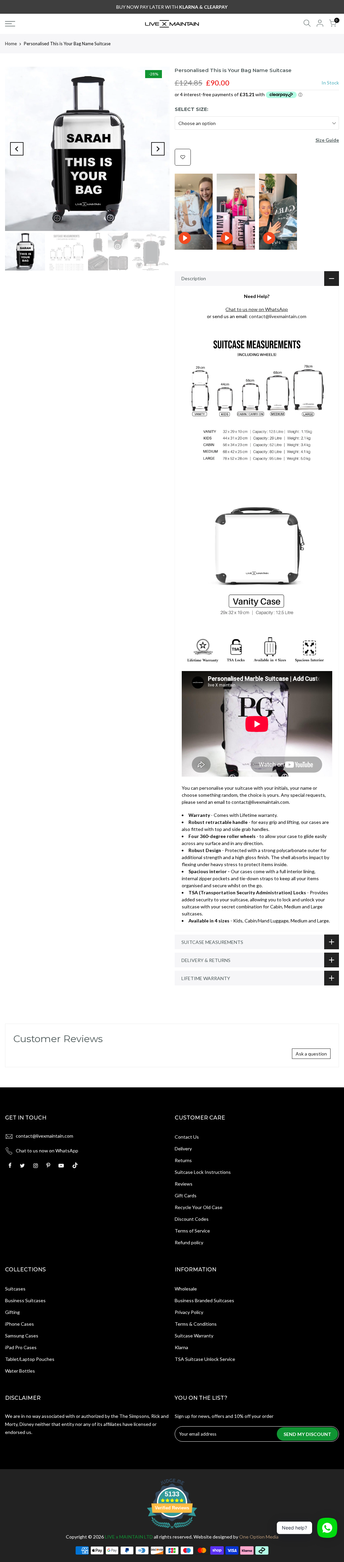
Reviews (183, 1184)
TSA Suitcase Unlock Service (205, 1359)
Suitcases (15, 1288)
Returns (183, 1160)
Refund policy (189, 1242)
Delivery (183, 1148)
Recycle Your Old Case (198, 1207)
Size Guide (327, 140)
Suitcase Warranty (194, 1335)
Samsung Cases (21, 1335)
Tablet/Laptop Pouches (29, 1359)
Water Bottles (20, 1371)
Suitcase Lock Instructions (203, 1172)
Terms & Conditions (196, 1324)
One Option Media (258, 1537)
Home (11, 43)
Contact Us (187, 1137)
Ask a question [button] (311, 1054)
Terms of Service (192, 1231)
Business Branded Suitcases (204, 1300)
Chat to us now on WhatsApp (47, 1150)
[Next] (158, 149)
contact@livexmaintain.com (277, 316)
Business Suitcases (25, 1300)
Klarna (181, 1347)
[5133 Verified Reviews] (172, 1530)
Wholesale (186, 1288)
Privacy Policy (189, 1312)
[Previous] (17, 149)
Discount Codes (192, 1219)
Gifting (12, 1312)
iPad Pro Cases (21, 1347)
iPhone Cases (19, 1324)
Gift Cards (186, 1195)
